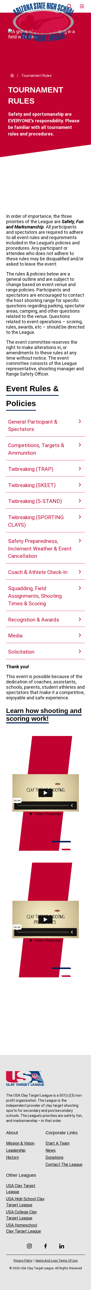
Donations (54, 1157)
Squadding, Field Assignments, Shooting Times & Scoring (35, 596)
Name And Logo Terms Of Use (57, 1260)
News (51, 1150)
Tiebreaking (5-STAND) (35, 501)
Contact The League (64, 1164)
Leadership (16, 1150)
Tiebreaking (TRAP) (30, 469)
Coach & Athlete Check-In (37, 572)
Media (15, 636)
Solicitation (21, 652)
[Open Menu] (82, 6)
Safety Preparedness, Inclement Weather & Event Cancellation (40, 548)
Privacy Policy (23, 1260)
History (12, 1157)
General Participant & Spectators (32, 425)
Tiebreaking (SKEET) (32, 485)
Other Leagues (21, 1175)
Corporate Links (62, 1132)
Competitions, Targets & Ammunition (36, 449)
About (12, 1132)
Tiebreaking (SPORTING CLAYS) (36, 521)
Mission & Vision (20, 1143)
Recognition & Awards (33, 620)
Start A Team (58, 1143)
